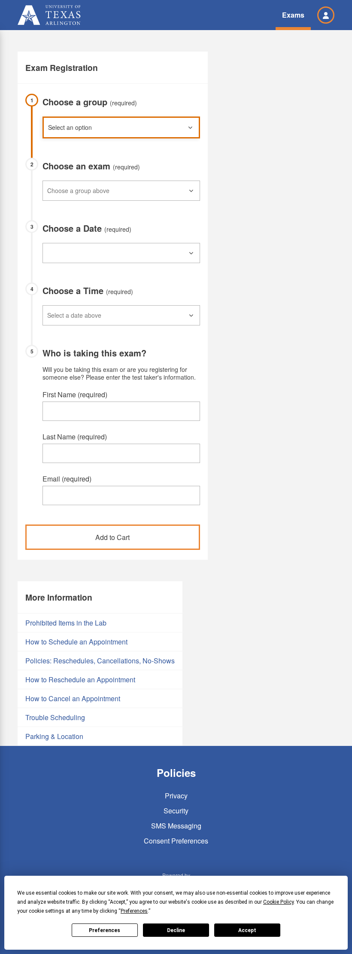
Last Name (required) (74, 437)
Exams (293, 15)
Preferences (104, 930)
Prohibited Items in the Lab (65, 623)
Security (176, 811)
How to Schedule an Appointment (76, 642)
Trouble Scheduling (55, 717)
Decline (176, 930)
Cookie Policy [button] (278, 902)
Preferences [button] (134, 911)
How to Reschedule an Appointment (80, 679)
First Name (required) (74, 394)
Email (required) (66, 479)
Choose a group (89, 101)
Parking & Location (54, 736)
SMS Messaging (176, 826)
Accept (247, 930)
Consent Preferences (176, 841)
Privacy (176, 796)
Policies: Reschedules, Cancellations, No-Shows (100, 661)
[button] (325, 15)
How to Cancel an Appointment (72, 698)
